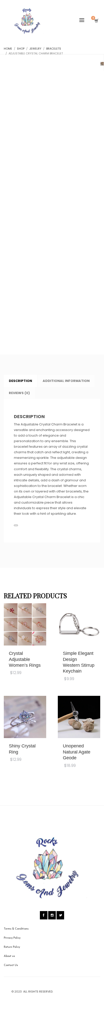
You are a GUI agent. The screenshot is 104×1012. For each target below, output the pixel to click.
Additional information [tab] (66, 380)
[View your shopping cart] (96, 20)
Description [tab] (20, 380)
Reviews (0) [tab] (19, 393)
